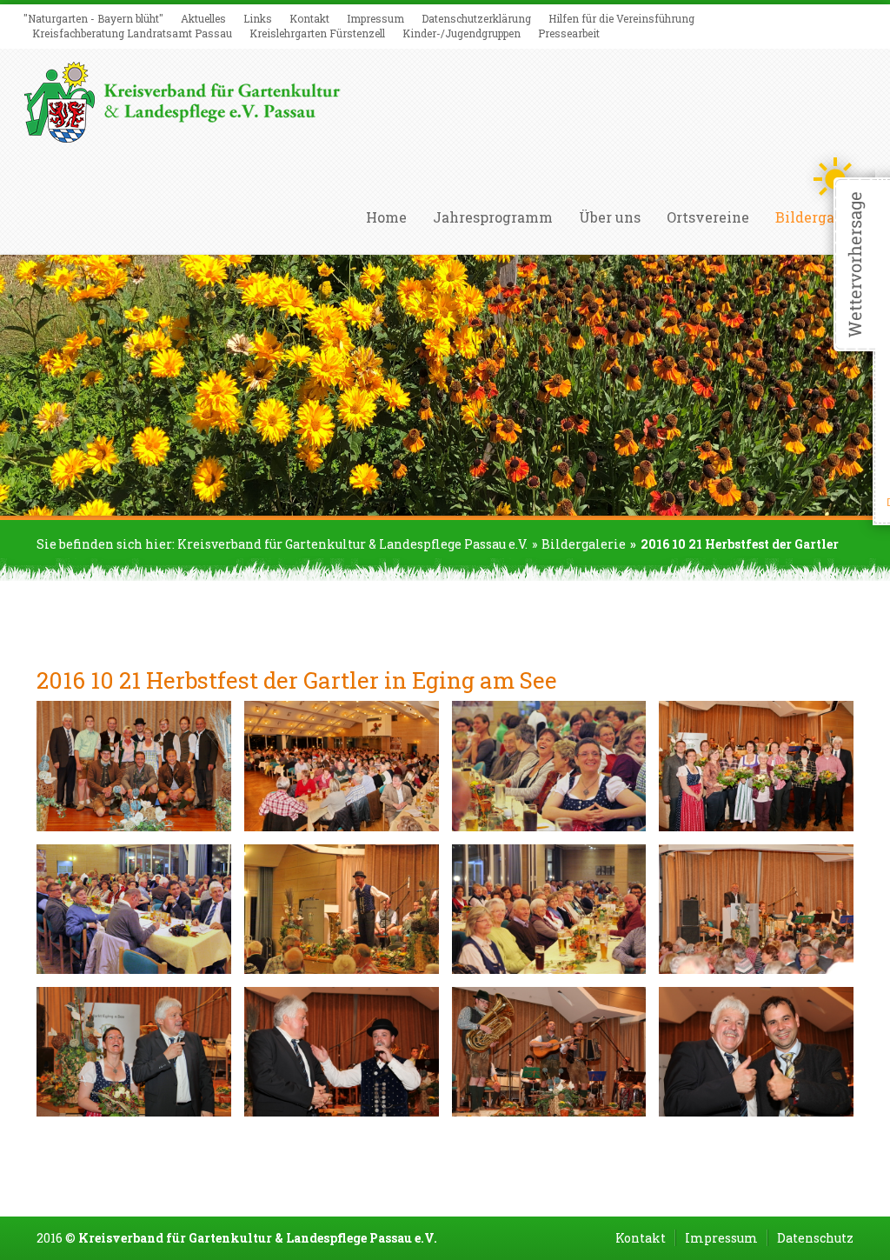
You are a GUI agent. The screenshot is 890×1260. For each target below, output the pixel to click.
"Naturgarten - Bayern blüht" (93, 18)
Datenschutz (815, 1238)
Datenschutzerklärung (476, 18)
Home (386, 217)
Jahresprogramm (493, 217)
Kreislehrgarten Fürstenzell (317, 33)
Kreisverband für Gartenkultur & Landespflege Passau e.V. (352, 544)
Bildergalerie (583, 544)
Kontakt (309, 18)
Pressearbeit (569, 33)
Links (257, 18)
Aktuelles (203, 18)
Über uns (610, 217)
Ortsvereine (708, 217)
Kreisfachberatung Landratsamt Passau (132, 33)
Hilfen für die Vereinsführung (621, 18)
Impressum (375, 18)
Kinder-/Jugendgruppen (461, 33)
